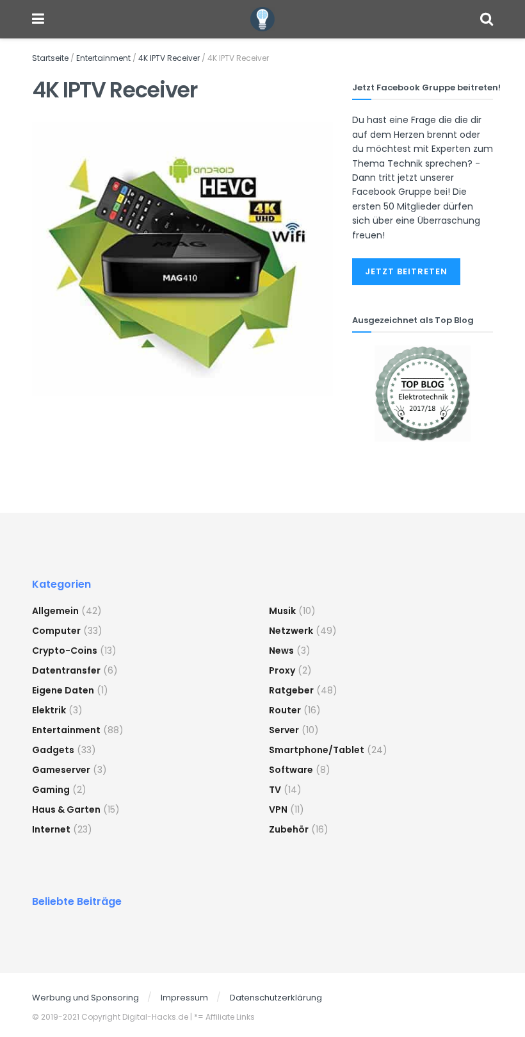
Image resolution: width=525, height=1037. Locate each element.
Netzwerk (291, 630)
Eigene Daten (63, 690)
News (281, 650)
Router (285, 710)
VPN (278, 809)
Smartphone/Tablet (316, 749)
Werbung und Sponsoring (85, 997)
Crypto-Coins (64, 650)
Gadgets (53, 749)
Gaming (51, 789)
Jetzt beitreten (406, 271)
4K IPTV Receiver (169, 58)
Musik (282, 610)
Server (284, 730)
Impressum (184, 997)
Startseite (50, 58)
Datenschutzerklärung (276, 997)
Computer (56, 630)
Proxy (282, 670)
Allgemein (55, 610)
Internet (51, 829)
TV (275, 789)
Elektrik (49, 710)
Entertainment (103, 58)
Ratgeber (291, 690)
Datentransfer (66, 670)
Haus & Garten (66, 809)
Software (291, 769)
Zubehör (289, 829)
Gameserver (61, 769)
